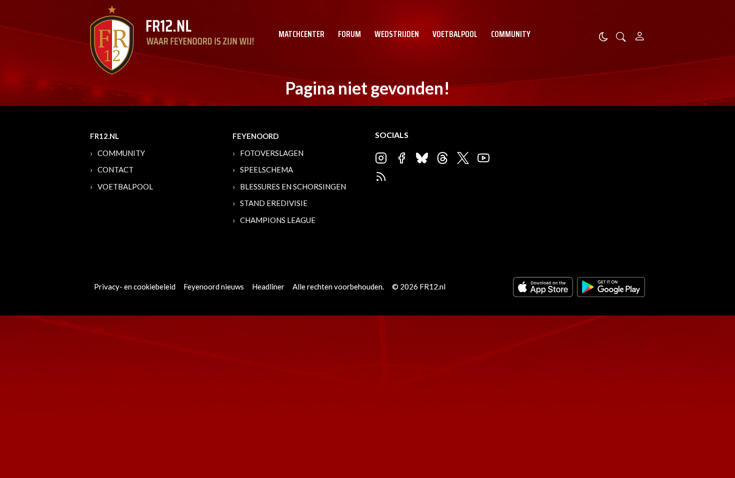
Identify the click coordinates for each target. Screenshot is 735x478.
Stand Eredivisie (274, 203)
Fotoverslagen (272, 153)
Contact (116, 169)
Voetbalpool (455, 34)
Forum (349, 34)
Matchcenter (301, 34)
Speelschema (266, 169)
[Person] (640, 35)
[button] (621, 36)
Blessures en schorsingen (293, 186)
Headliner (268, 286)
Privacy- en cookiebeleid (135, 286)
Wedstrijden (396, 34)
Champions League (278, 220)
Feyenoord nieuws (214, 286)
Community (510, 34)
